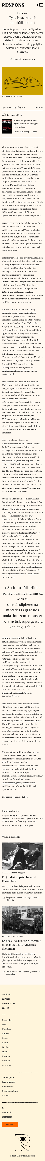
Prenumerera (8, 1081)
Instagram (7, 1116)
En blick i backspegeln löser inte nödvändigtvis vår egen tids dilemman (21, 944)
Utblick (5, 1033)
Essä (4, 1024)
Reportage (7, 1065)
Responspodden (10, 1090)
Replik (5, 1042)
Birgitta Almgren (27, 59)
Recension (22, 13)
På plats (6, 1047)
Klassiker (6, 1029)
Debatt (5, 1038)
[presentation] (22, 856)
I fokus (5, 1051)
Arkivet (5, 1095)
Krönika (6, 1056)
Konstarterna (8, 1003)
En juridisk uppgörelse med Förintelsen (19, 879)
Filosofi (5, 1007)
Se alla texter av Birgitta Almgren (17, 825)
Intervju (6, 1060)
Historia (39, 107)
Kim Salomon (17, 936)
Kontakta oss (8, 1086)
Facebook (6, 1112)
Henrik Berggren (18, 872)
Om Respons (8, 1077)
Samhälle (6, 994)
